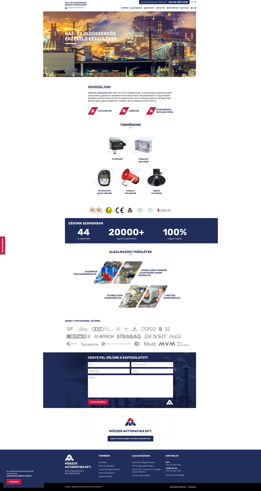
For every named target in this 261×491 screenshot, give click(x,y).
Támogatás (160, 8)
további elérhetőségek (175, 475)
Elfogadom (14, 482)
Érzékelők (103, 462)
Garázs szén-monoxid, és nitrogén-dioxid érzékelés (146, 470)
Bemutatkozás (173, 8)
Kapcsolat (184, 8)
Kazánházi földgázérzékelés (143, 462)
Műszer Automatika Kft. (101, 93)
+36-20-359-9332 (173, 471)
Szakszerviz (149, 8)
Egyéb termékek (105, 476)
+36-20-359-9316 (178, 2)
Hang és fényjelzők (106, 473)
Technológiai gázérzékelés (143, 466)
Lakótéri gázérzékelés (141, 475)
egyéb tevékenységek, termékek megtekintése (130, 439)
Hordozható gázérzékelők (109, 469)
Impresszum (192, 487)
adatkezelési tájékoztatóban (19, 476)
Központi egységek (106, 466)
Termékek (125, 8)
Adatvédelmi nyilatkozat (178, 487)
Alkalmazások (136, 8)
